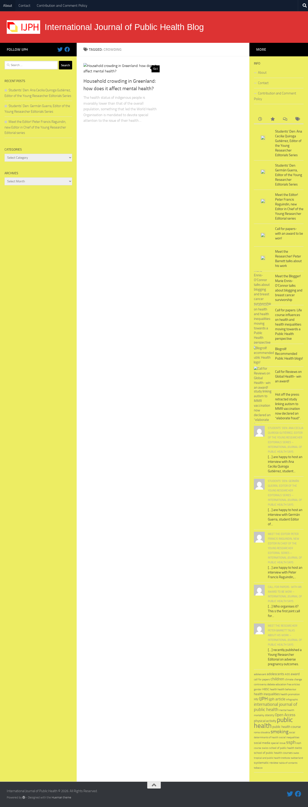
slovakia (265, 732)
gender (258, 689)
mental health (286, 710)
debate (271, 684)
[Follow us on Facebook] (67, 49)
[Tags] (297, 119)
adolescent (260, 674)
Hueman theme (61, 797)
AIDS (287, 674)
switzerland (297, 758)
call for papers (262, 679)
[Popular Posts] (272, 119)
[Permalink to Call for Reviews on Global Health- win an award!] (263, 378)
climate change (293, 679)
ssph (291, 742)
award (295, 674)
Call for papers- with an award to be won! (289, 233)
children (277, 678)
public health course (286, 727)
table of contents (288, 762)
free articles (293, 684)
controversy (260, 684)
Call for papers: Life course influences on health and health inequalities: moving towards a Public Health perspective (288, 324)
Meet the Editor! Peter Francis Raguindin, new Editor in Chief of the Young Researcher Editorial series (35, 127)
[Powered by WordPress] (23, 797)
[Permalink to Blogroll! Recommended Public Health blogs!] (263, 355)
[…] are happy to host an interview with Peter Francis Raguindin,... (285, 572)
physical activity (265, 721)
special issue (278, 743)
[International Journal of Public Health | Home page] (23, 27)
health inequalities (267, 694)
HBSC (265, 689)
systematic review (266, 763)
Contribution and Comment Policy (62, 5)
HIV (256, 699)
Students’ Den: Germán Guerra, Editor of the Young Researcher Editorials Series (288, 174)
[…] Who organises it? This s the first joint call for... (284, 611)
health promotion (290, 694)
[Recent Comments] (285, 119)
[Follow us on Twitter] (60, 49)
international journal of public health (275, 707)
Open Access (285, 715)
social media (262, 743)
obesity (269, 715)
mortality (259, 715)
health (273, 689)
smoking (279, 731)
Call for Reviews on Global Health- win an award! (288, 376)
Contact (24, 5)
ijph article (277, 699)
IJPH (263, 699)
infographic (292, 699)
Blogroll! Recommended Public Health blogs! (289, 353)
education (281, 684)
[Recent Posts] (260, 119)
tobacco (258, 767)
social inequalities (289, 737)
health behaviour (287, 689)
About (7, 5)
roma (257, 732)
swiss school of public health (278, 748)
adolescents (275, 674)
